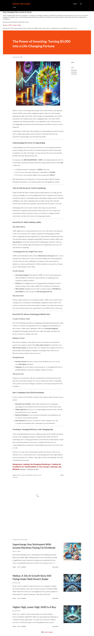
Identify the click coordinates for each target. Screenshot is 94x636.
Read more (55, 567)
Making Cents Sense (21, 4)
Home (14, 7)
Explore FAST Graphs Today (12, 25)
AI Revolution (74, 70)
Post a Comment (21, 567)
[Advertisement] (23, 522)
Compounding (74, 72)
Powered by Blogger (48, 632)
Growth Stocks (74, 74)
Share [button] (72, 62)
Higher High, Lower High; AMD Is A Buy (34, 607)
